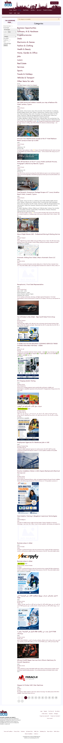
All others (19, 688)
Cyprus (18, 109)
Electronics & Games (26, 42)
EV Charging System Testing (26, 381)
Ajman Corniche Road (21, 289)
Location (28, 85)
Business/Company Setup (22, 446)
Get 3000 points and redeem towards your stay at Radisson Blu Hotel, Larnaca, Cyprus (37, 103)
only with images (7, 43)
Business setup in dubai (24, 543)
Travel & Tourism (20, 144)
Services (20, 67)
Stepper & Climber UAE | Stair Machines (30, 685)
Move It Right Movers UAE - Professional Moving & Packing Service (38, 234)
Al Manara (19, 567)
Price (31, 85)
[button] (20, 10)
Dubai (18, 239)
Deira (18, 262)
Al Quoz (19, 690)
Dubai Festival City (21, 478)
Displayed (35, 85)
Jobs (19, 56)
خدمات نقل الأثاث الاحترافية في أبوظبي (29, 406)
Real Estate (21, 63)
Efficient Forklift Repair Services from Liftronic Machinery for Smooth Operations (36, 661)
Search (5, 45)
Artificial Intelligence (21, 519)
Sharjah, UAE (20, 602)
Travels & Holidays (24, 74)
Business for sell (20, 349)
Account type (6, 27)
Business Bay (20, 322)
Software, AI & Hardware (27, 31)
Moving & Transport (21, 238)
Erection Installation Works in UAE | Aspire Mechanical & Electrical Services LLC (38, 472)
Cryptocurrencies (24, 35)
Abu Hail (19, 350)
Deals (19, 38)
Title (18, 85)
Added (20, 85)
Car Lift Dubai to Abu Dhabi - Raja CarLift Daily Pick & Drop (36, 317)
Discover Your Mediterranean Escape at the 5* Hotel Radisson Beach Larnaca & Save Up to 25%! (37, 139)
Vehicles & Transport (25, 77)
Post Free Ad (54, 3)
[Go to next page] (18, 701)
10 (56, 697)
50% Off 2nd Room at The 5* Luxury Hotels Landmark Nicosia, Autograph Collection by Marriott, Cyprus (37, 163)
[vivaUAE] (24, 3)
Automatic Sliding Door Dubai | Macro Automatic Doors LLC (36, 257)
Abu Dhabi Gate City (21, 412)
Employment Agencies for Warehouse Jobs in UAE (33, 442)
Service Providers (21, 546)
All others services (21, 261)
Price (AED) (5, 38)
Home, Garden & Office (27, 52)
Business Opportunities (26, 27)
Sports (19, 70)
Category (24, 85)
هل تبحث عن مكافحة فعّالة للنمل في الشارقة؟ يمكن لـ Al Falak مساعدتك (36, 632)
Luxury (19, 59)
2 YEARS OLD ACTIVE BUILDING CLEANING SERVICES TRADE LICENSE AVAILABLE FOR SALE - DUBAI (37, 344)
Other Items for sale (25, 81)
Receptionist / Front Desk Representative (30, 284)
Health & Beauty (24, 49)
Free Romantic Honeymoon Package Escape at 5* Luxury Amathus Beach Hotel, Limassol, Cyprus (38, 193)
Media (18, 288)
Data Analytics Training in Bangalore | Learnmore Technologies (37, 516)
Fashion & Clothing (25, 45)
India (18, 521)
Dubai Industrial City (21, 386)
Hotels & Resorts (20, 108)
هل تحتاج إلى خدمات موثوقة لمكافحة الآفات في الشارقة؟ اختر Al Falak (37, 597)
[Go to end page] (22, 701)
